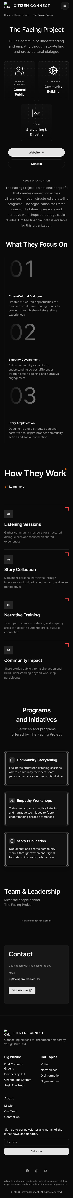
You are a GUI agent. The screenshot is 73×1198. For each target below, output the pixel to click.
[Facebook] (27, 1171)
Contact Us (11, 1117)
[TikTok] (36, 1171)
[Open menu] (65, 6)
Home (7, 15)
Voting (45, 1064)
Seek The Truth (14, 1085)
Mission (9, 1105)
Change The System (17, 1079)
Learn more (16, 486)
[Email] (46, 1171)
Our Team (10, 1111)
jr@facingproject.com (22, 978)
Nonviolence (49, 1070)
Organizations (21, 15)
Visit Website (20, 990)
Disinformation (50, 1075)
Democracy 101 (14, 1074)
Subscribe (36, 1151)
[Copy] (38, 979)
